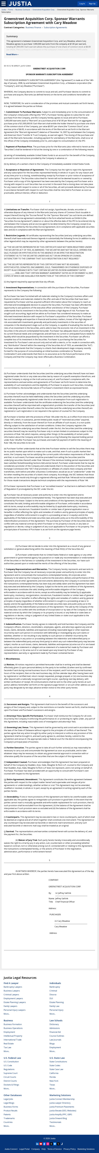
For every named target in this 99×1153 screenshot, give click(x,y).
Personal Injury (56, 1010)
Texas (52, 1084)
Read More (11, 54)
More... (7, 1014)
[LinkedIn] (37, 1143)
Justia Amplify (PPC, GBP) (61, 1114)
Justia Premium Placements (62, 1106)
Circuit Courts (10, 1077)
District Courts (10, 1081)
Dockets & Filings (11, 1084)
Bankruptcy (55, 987)
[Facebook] (44, 1143)
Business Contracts (22, 10)
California (54, 1073)
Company (35, 1149)
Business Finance (33, 27)
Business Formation (13, 1024)
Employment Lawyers (13, 998)
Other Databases (13, 1095)
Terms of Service (54, 1149)
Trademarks (9, 1118)
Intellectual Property (13, 1036)
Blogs (52, 1043)
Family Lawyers (10, 1006)
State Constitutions (58, 1061)
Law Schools (56, 1020)
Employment (9, 1032)
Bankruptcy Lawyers (13, 987)
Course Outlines (57, 1036)
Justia (3, 10)
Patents (7, 1114)
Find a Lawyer (11, 983)
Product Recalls (10, 1110)
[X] (58, 1143)
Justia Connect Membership (62, 1099)
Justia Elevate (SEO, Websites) (63, 1110)
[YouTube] (40, 1143)
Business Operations (13, 1028)
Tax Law (7, 1047)
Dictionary (54, 1024)
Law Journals (55, 1039)
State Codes (55, 1065)
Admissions (55, 1028)
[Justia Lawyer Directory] (61, 1143)
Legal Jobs (8, 1099)
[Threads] (51, 1143)
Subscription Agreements (55, 27)
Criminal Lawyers (11, 994)
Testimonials (55, 1122)
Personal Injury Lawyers (14, 1010)
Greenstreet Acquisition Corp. (43, 10)
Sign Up (92, 4)
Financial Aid (55, 1032)
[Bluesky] (54, 1143)
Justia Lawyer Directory (60, 1103)
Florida (53, 1077)
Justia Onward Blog (58, 1118)
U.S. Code (8, 1065)
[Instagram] (47, 1143)
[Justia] (20, 3)
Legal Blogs (9, 1103)
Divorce (53, 994)
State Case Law (56, 1069)
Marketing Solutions (60, 1095)
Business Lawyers (12, 990)
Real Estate (9, 1043)
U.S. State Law (57, 1057)
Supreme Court (11, 1073)
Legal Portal (24, 1149)
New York (54, 1081)
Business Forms (11, 1106)
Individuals (55, 983)
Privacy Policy (70, 1149)
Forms (10, 10)
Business (8, 1020)
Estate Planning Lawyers (15, 1002)
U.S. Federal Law (12, 1057)
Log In (82, 4)
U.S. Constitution (11, 1061)
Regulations (9, 1069)
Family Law (54, 1006)
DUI (51, 998)
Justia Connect (11, 1149)
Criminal (53, 990)
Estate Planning (57, 1002)
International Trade (12, 1039)
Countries (8, 1122)
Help (44, 1149)
